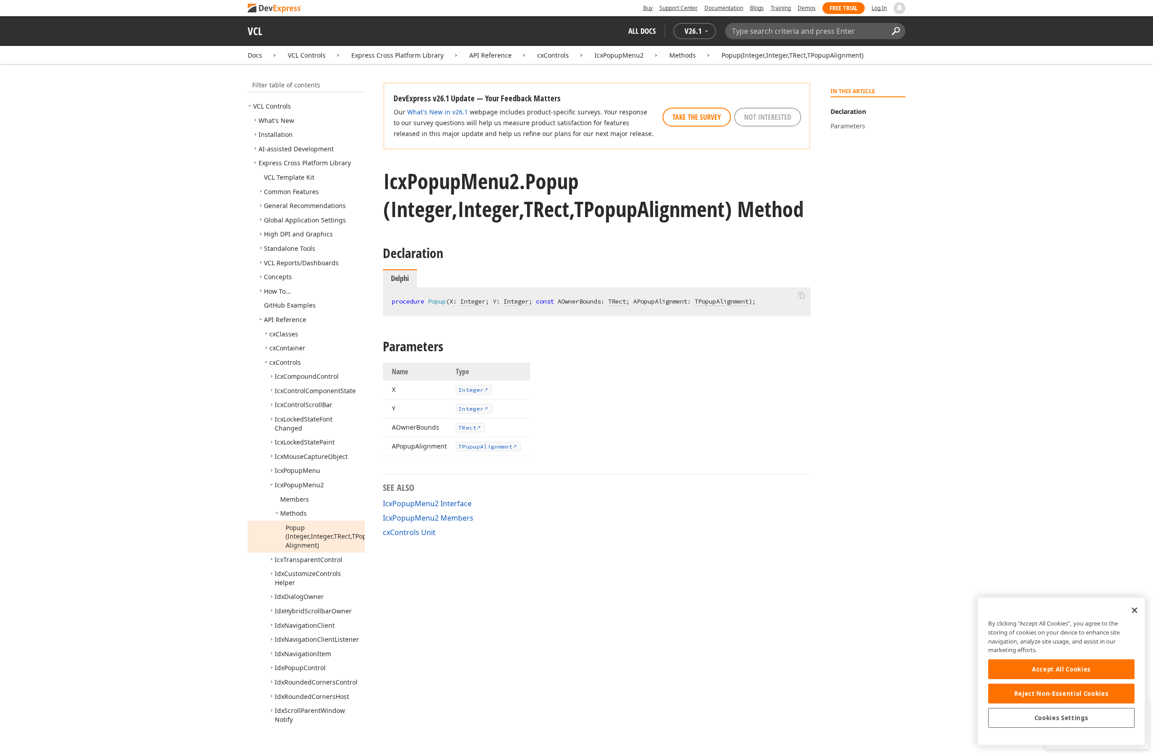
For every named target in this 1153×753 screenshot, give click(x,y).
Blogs (757, 8)
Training (781, 8)
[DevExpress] (275, 8)
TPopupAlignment (722, 301)
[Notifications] (899, 8)
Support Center (678, 8)
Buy (648, 8)
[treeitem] (272, 106)
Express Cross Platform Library (397, 55)
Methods (682, 55)
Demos (807, 8)
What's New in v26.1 (437, 112)
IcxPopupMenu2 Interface (427, 503)
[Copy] (801, 294)
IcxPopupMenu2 (619, 55)
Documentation (723, 8)
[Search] (895, 31)
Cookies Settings (1062, 718)
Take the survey (696, 117)
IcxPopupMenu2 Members (428, 518)
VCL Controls (307, 55)
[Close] (1134, 610)
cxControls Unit (409, 532)
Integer (473, 301)
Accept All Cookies (1061, 669)
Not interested (767, 117)
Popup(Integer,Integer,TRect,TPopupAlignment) (792, 55)
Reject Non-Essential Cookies (1061, 693)
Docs (255, 55)
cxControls (553, 55)
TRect (617, 301)
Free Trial (844, 8)
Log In (879, 8)
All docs (642, 31)
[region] (1061, 671)
